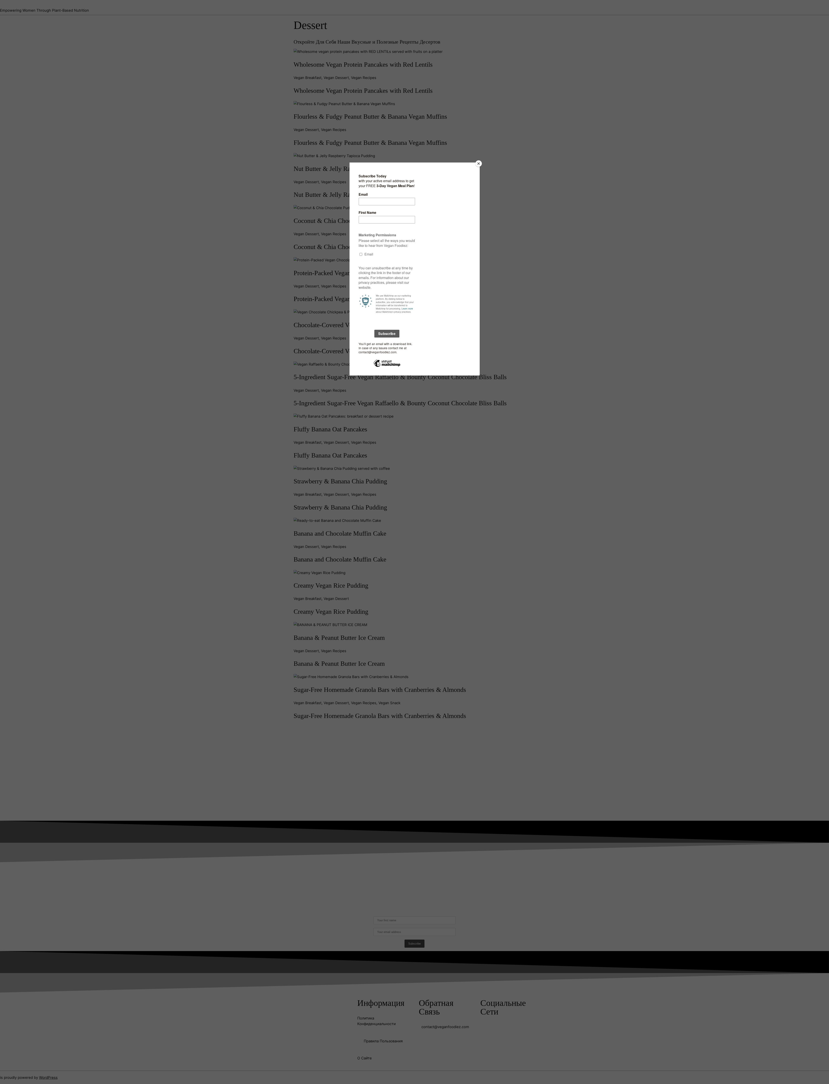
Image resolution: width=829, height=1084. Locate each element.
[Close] (478, 163)
